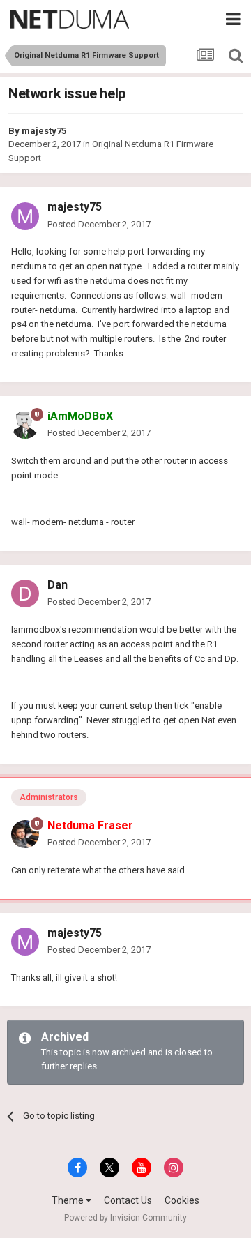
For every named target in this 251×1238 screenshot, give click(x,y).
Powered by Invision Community (125, 1218)
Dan (57, 584)
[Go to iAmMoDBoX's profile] (25, 425)
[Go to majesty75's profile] (25, 216)
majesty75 (44, 131)
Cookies (182, 1200)
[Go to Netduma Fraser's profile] (25, 834)
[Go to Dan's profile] (25, 593)
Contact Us (128, 1200)
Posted (99, 224)
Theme (69, 1200)
